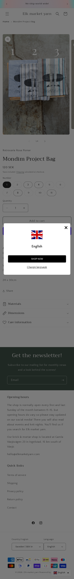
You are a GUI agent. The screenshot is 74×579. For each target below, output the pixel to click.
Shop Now (37, 259)
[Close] (66, 227)
